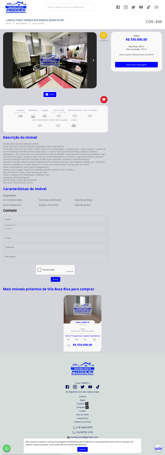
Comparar (82, 407)
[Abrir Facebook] (118, 7)
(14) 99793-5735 (84, 432)
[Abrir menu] (156, 7)
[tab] (49, 94)
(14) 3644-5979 (84, 427)
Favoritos (82, 403)
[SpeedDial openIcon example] (103, 35)
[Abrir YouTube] (141, 7)
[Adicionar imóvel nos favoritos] (104, 99)
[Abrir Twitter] (133, 7)
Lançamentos (82, 418)
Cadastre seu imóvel (82, 422)
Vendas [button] (8, 228)
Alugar (82, 400)
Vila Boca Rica (38, 23)
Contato (82, 411)
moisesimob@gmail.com (84, 437)
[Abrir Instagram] (125, 7)
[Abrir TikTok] (148, 7)
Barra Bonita (21, 23)
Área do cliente (82, 414)
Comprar (82, 396)
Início (8, 23)
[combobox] (71, 7)
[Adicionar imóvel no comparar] (96, 346)
